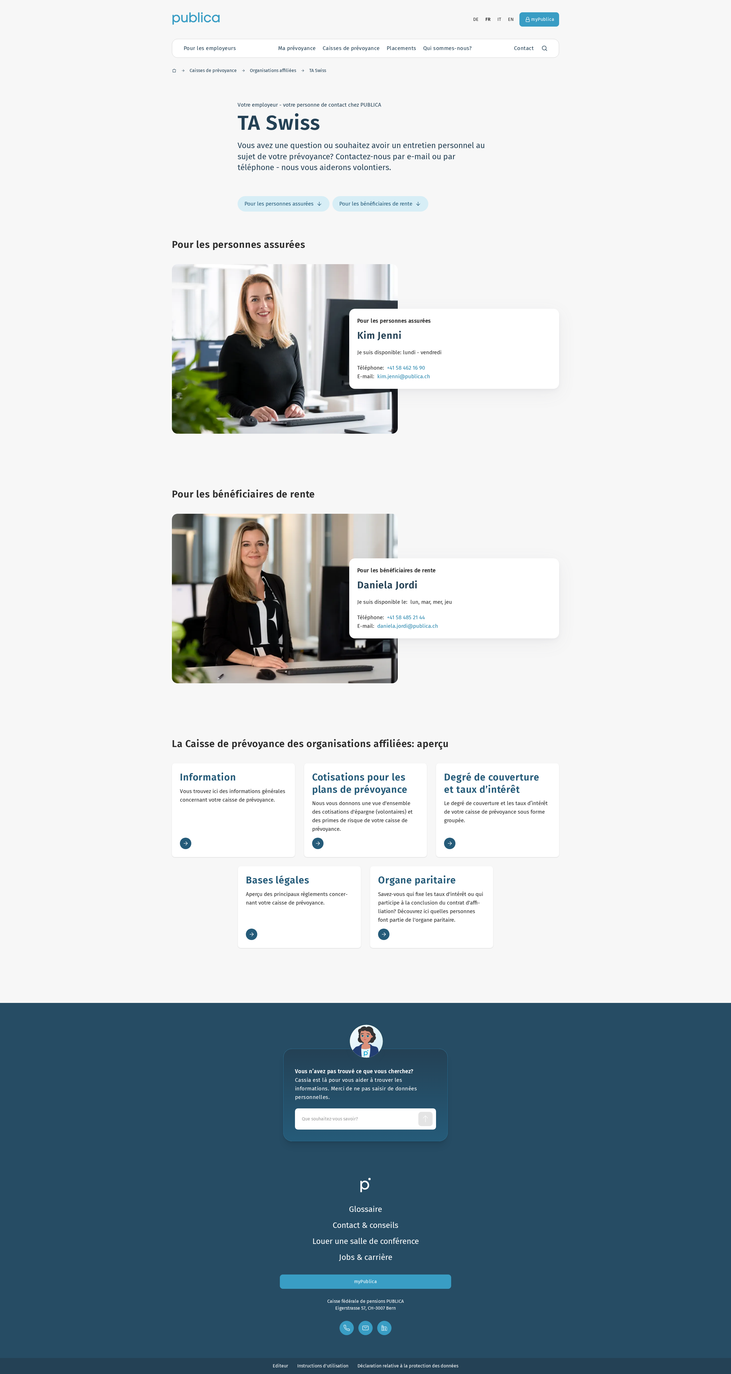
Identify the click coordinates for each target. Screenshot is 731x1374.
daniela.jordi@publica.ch (407, 626)
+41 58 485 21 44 (406, 617)
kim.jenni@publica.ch (403, 376)
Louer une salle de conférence (365, 1241)
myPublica (365, 1281)
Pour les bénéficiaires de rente (375, 203)
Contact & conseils (365, 1225)
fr (488, 19)
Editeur (280, 1366)
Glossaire (365, 1209)
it (499, 19)
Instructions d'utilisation (322, 1366)
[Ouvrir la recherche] (544, 48)
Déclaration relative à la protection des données (408, 1366)
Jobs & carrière (365, 1257)
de (476, 19)
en (511, 19)
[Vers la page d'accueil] (196, 18)
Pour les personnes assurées (279, 203)
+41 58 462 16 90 (406, 368)
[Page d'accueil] (174, 70)
